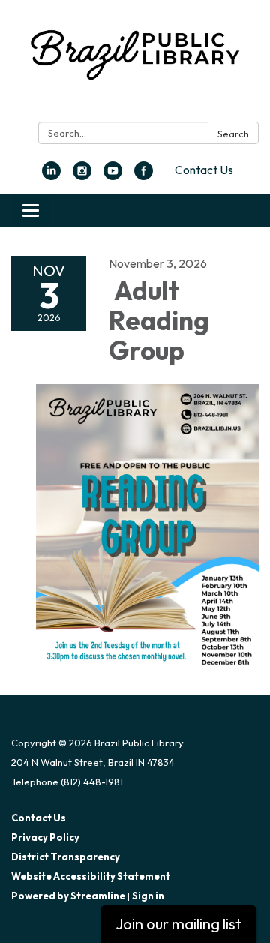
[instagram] (82, 175)
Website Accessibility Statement (90, 876)
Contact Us (204, 169)
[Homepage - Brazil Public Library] (135, 63)
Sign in (148, 896)
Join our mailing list (179, 923)
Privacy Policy (45, 837)
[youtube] (113, 175)
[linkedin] (51, 175)
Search (233, 134)
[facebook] (143, 175)
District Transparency (65, 857)
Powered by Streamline (68, 896)
